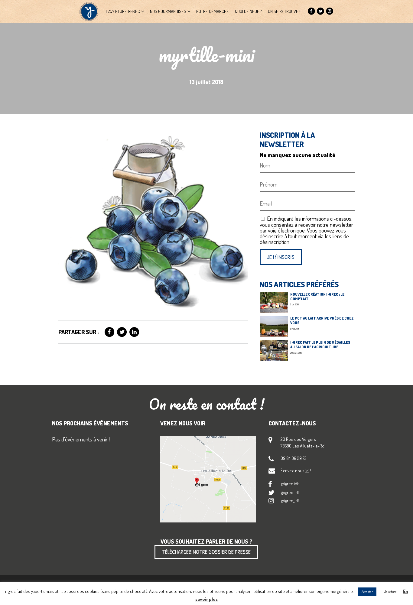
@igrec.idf (290, 483)
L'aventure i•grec (123, 11)
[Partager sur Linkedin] (134, 332)
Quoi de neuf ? (248, 11)
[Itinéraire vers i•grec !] (208, 479)
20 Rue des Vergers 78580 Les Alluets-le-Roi (303, 442)
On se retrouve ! (284, 11)
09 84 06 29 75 (293, 458)
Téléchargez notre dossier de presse (206, 552)
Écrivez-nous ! (296, 470)
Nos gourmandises (168, 11)
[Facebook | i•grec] (311, 11)
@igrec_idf (290, 492)
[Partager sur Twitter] (122, 332)
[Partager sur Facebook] (110, 332)
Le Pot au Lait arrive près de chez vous (322, 320)
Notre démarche (212, 11)
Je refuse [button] (390, 592)
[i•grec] (89, 11)
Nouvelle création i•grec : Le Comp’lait (317, 296)
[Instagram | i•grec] (329, 11)
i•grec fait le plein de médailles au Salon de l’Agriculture (320, 344)
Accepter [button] (367, 592)
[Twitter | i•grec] (320, 11)
